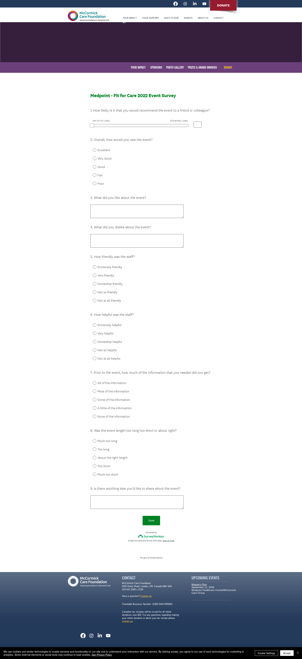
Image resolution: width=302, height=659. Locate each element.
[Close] (298, 653)
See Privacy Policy (102, 654)
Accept (287, 653)
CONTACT (128, 577)
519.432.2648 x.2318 (132, 589)
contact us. (127, 621)
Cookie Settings (266, 653)
